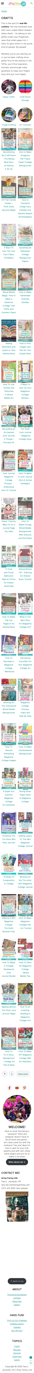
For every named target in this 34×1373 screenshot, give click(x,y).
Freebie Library (17, 1324)
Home (4, 11)
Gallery (17, 1305)
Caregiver (17, 1356)
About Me (17, 1301)
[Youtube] (17, 1088)
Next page (23, 1074)
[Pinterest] (24, 1088)
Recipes (17, 1350)
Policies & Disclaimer (17, 1294)
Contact (17, 1298)
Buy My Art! (17, 1330)
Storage (17, 1353)
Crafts (17, 1346)
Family (17, 1360)
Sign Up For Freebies (17, 1320)
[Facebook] (9, 1088)
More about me (16, 1162)
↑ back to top (17, 1281)
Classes (17, 1327)
